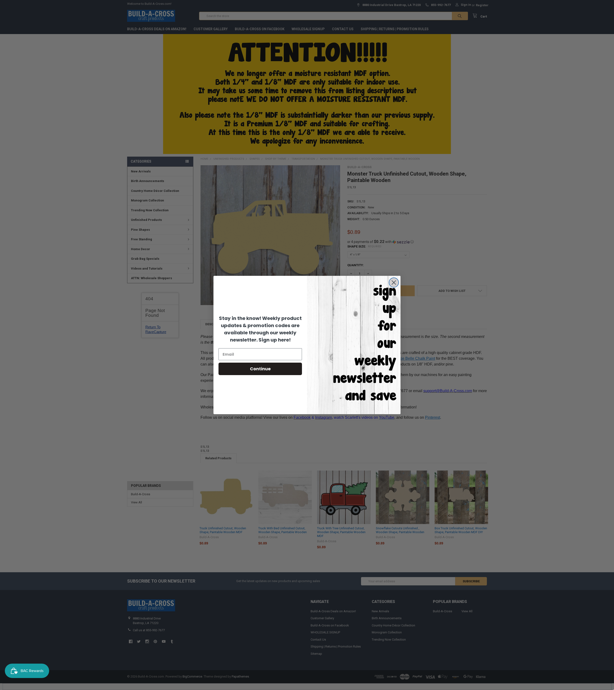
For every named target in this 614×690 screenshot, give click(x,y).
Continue (260, 369)
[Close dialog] (394, 282)
